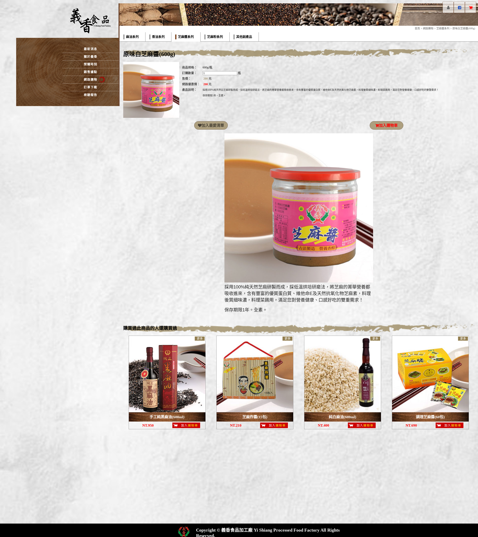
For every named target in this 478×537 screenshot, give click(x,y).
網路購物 (428, 28)
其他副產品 (244, 37)
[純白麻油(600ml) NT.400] (342, 374)
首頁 (417, 28)
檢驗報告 (90, 94)
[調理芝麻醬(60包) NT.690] (430, 374)
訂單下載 (90, 87)
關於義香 (90, 56)
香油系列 (158, 37)
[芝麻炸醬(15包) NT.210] (255, 374)
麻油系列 (132, 37)
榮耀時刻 (90, 64)
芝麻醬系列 (442, 28)
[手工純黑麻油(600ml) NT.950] (167, 374)
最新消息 (90, 49)
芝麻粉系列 (215, 37)
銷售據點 (90, 71)
